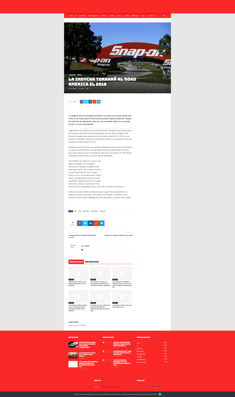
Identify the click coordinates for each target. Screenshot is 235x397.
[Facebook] (138, 386)
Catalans (82, 15)
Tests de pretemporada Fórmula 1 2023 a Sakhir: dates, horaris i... (122, 344)
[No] (233, 394)
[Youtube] (159, 386)
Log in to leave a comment (76, 325)
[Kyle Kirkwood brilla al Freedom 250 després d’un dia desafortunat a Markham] (100, 273)
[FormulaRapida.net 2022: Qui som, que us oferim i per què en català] (107, 353)
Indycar (83, 20)
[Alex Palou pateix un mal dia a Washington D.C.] (122, 297)
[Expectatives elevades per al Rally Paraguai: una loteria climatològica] (73, 345)
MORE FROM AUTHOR (91, 262)
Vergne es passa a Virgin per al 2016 (118, 235)
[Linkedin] (149, 386)
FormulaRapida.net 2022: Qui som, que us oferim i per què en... (122, 353)
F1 (75, 15)
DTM (111, 15)
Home (70, 20)
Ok (160, 394)
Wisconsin (102, 211)
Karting (134, 15)
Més (143, 15)
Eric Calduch (73, 88)
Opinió (127, 15)
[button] (164, 16)
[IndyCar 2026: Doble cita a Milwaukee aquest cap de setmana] (78, 273)
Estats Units (86, 211)
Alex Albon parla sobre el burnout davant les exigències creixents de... (88, 364)
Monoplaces (92, 15)
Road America (94, 211)
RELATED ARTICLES (76, 262)
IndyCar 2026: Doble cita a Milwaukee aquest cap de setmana (77, 283)
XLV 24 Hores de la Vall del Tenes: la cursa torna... (87, 354)
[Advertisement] (100, 109)
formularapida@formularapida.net (110, 387)
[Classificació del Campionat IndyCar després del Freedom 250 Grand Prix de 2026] (100, 297)
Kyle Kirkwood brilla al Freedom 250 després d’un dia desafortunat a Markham (100, 283)
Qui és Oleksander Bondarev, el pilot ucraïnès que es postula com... (122, 363)
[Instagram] (143, 386)
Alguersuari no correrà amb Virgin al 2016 (82, 236)
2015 (75, 211)
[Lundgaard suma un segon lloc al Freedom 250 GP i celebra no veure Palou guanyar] (78, 297)
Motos (103, 15)
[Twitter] (82, 250)
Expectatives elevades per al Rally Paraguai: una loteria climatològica (87, 345)
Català (150, 15)
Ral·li (119, 15)
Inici (71, 15)
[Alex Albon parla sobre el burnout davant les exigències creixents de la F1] (73, 364)
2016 (79, 211)
